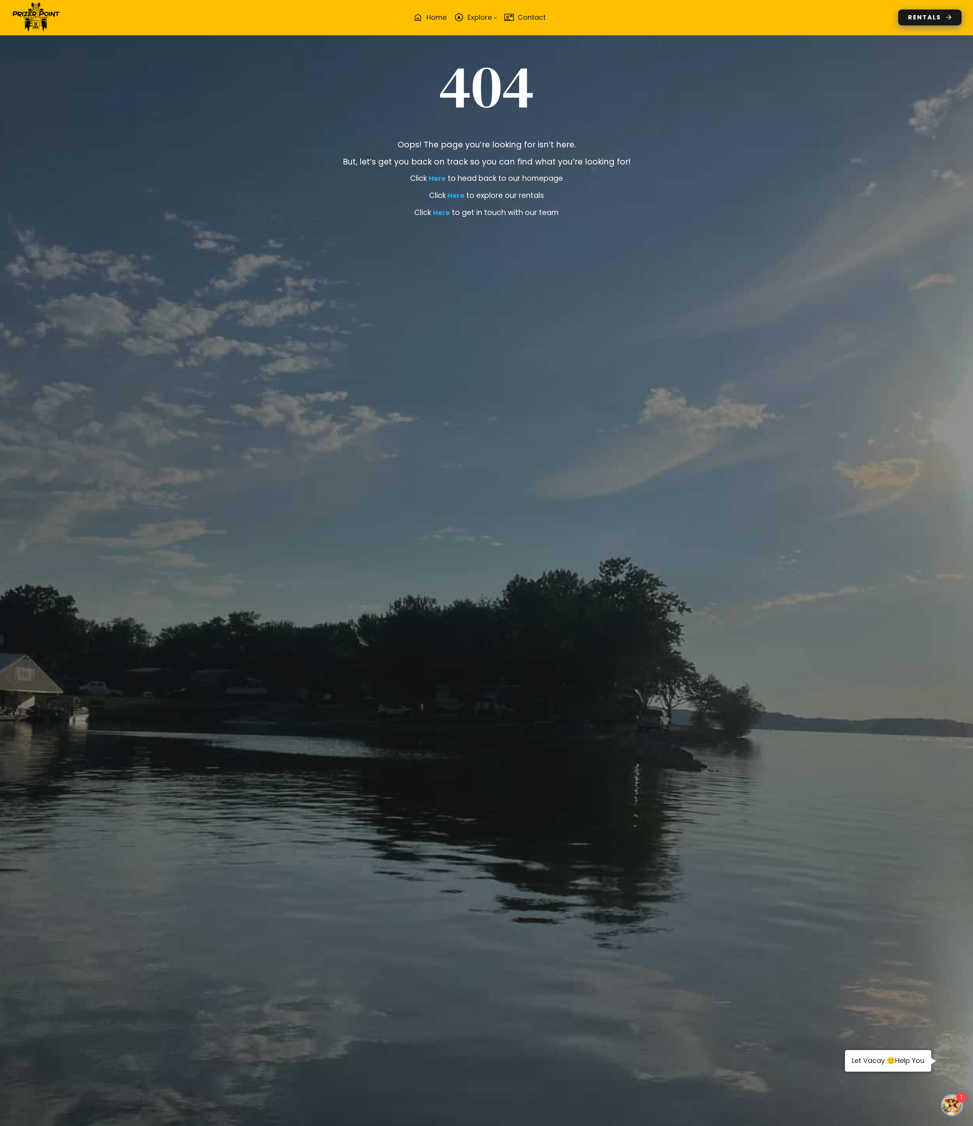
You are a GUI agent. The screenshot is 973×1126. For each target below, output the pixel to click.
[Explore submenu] (495, 17)
